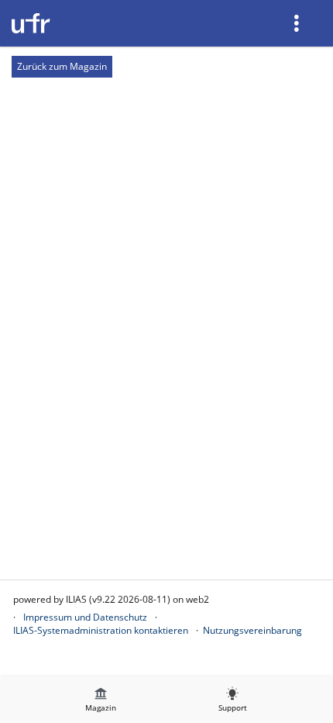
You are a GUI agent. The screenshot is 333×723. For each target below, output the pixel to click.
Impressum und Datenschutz (85, 617)
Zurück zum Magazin (62, 66)
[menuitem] (298, 23)
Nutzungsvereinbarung (252, 630)
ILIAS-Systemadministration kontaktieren (100, 630)
